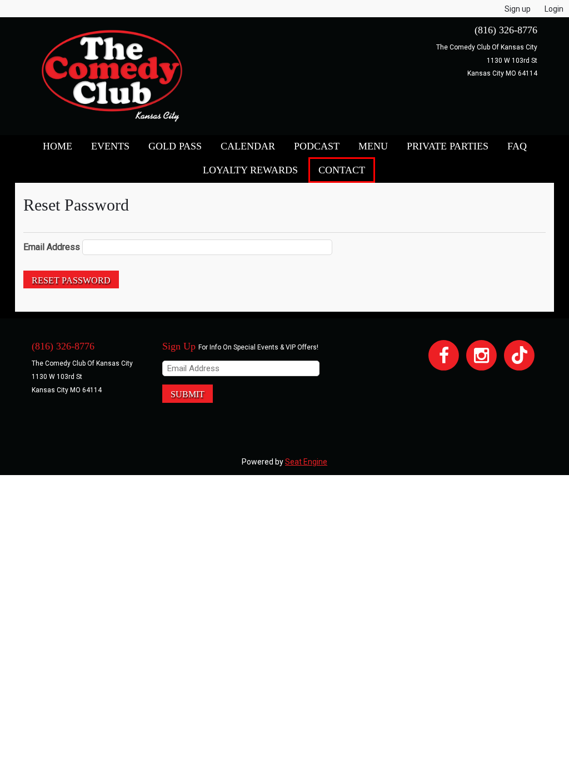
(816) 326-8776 (506, 30)
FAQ (517, 146)
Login (554, 8)
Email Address (51, 247)
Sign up (518, 8)
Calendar (248, 146)
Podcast (317, 146)
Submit (187, 394)
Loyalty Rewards (250, 170)
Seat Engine (306, 461)
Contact (341, 170)
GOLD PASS (175, 146)
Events (110, 146)
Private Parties (447, 146)
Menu (373, 146)
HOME (57, 146)
